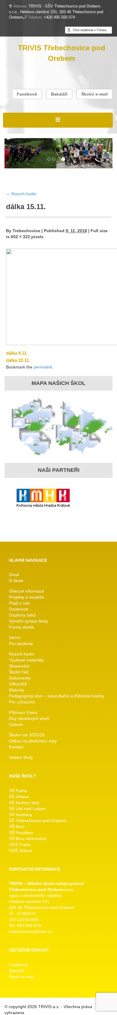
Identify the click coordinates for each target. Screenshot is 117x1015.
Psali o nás (19, 603)
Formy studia (21, 627)
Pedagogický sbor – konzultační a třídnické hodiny (56, 696)
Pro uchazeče (22, 702)
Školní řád (18, 672)
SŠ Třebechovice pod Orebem (38, 820)
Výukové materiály (26, 660)
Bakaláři (59, 94)
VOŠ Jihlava (20, 850)
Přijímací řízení (23, 712)
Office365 (18, 684)
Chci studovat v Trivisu (89, 30)
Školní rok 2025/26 (27, 734)
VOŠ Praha (19, 844)
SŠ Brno (17, 826)
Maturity (16, 690)
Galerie (16, 724)
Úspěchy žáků (22, 615)
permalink (43, 367)
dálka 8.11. (17, 353)
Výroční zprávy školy (28, 621)
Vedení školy (21, 757)
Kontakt (16, 746)
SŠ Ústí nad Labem (27, 808)
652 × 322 (20, 236)
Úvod (14, 574)
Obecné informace (26, 591)
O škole (16, 580)
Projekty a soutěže (26, 597)
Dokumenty (20, 678)
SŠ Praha (18, 790)
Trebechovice (26, 230)
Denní (14, 637)
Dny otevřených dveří (29, 718)
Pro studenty (21, 643)
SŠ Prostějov (21, 832)
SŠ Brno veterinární (27, 838)
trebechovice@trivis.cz (30, 931)
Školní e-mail (94, 94)
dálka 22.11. (18, 360)
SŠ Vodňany (20, 814)
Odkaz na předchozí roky (33, 740)
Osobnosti (18, 609)
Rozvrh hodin (21, 193)
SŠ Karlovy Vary (24, 802)
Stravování (19, 666)
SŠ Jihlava (19, 796)
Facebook (27, 94)
